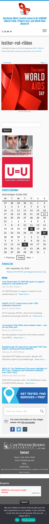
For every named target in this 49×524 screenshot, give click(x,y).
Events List (7, 264)
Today (21, 257)
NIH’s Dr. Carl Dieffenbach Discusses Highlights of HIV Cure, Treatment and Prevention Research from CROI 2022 (24, 370)
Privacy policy (28, 520)
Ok (17, 520)
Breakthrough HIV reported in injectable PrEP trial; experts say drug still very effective (24, 347)
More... (24, 463)
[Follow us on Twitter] (11, 31)
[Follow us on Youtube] (8, 31)
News (4, 277)
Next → (44, 62)
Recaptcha (4, 483)
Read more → (25, 294)
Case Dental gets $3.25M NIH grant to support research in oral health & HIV (23, 282)
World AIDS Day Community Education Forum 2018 (21, 51)
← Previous (6, 62)
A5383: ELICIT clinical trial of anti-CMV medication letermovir (20, 304)
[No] (45, 514)
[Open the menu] (44, 31)
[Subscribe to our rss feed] (3, 31)
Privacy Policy (24, 466)
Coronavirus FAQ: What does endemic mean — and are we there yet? (24, 326)
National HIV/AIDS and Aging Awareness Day (26, 271)
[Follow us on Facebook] (5, 31)
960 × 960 (37, 48)
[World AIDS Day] (24, 87)
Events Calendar (10, 190)
